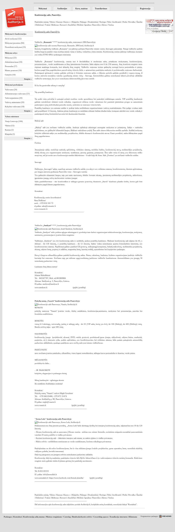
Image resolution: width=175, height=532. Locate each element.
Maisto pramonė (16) (13, 70)
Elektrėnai (40, 25)
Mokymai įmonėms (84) (14, 43)
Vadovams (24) (11, 90)
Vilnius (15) (9, 126)
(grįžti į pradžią (78, 405)
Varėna (111, 25)
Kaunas (59, 22)
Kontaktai (132, 504)
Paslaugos (8, 517)
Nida (109, 22)
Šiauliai (139, 22)
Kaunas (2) (9, 130)
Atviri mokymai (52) (13, 39)
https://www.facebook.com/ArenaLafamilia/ (66, 478)
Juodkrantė (116, 22)
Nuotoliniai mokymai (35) (15, 47)
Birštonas (55, 25)
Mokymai (42, 8)
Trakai (47, 25)
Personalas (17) (11, 66)
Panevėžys (96, 25)
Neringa (102, 22)
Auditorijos (62, 8)
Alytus (104, 25)
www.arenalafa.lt (41, 478)
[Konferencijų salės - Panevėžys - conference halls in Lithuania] (56, 304)
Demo (164, 31)
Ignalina (87, 25)
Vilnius (52, 22)
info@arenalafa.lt (50, 474)
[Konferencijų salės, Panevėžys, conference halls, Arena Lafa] (57, 422)
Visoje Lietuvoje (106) (14, 121)
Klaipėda (75, 22)
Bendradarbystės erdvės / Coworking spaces (90, 517)
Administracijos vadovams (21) (17, 94)
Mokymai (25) (11, 58)
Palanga (83, 22)
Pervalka (131, 22)
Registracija (145, 8)
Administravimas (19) (13, 62)
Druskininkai (93, 22)
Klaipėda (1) (10, 134)
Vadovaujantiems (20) (13, 98)
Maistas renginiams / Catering (58, 517)
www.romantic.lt (41, 209)
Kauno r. (67, 22)
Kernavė (63, 25)
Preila (125, 22)
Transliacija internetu (118, 517)
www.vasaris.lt (40, 405)
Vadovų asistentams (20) (14, 102)
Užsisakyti (156, 31)
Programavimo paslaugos (149, 516)
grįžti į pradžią (79, 287)
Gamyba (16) (10, 75)
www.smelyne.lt (41, 287)
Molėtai (80, 25)
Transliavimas (101, 8)
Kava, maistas (81, 8)
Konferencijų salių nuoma (34, 517)
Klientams (133, 517)
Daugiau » (28, 79)
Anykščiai (72, 25)
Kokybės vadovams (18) (14, 107)
